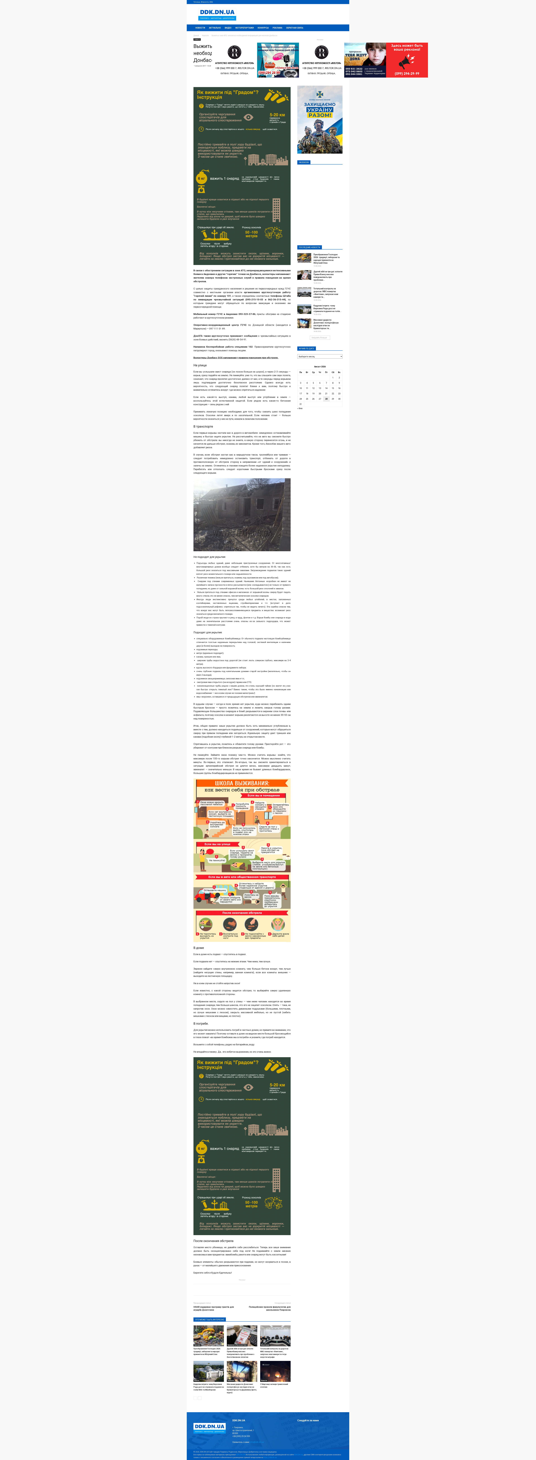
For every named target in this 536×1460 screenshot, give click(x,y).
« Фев (299, 408)
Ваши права (265, 1345)
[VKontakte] (336, 2)
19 (313, 393)
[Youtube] (340, 2)
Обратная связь (294, 28)
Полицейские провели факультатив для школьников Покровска (270, 1308)
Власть (196, 1380)
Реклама (277, 28)
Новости (200, 28)
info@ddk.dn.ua (257, 1442)
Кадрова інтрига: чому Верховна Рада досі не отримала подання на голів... (327, 308)
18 (307, 393)
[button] (339, 28)
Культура (197, 1345)
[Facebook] (322, 2)
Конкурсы (263, 28)
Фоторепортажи (244, 28)
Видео (228, 28)
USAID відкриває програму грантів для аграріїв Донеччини (213, 1308)
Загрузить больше (319, 337)
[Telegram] (327, 2)
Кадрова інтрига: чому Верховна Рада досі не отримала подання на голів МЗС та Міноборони (208, 1387)
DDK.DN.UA (240, 1455)
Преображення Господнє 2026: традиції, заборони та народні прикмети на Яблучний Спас (207, 1351)
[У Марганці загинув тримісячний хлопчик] (275, 1371)
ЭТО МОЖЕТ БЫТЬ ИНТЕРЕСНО (209, 1320)
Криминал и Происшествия (237, 1345)
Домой (196, 35)
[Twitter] (331, 2)
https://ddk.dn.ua (270, 1457)
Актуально (215, 28)
